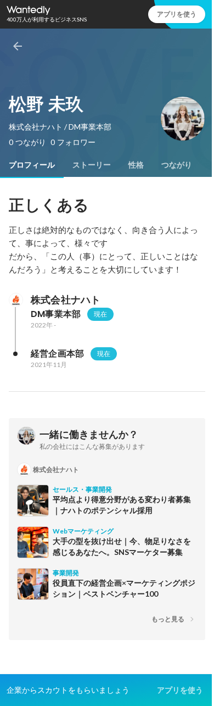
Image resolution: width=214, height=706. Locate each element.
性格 (136, 164)
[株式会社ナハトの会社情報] (15, 300)
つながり (176, 164)
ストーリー (91, 164)
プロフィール (32, 164)
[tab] (32, 165)
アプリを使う (176, 14)
